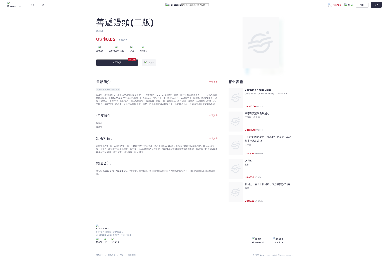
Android (107, 171)
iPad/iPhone (121, 171)
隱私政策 (111, 255)
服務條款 (99, 255)
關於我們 (132, 255)
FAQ (122, 255)
